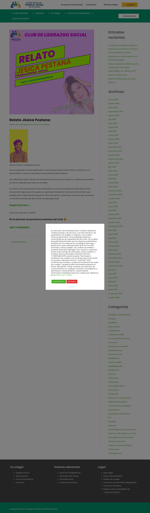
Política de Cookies (64, 275)
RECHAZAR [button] (72, 281)
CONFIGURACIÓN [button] (85, 281)
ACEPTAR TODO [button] (59, 281)
